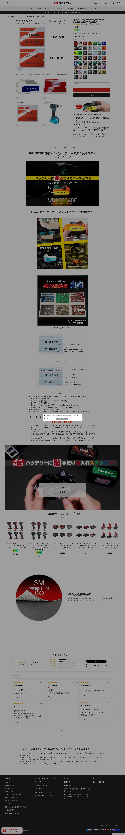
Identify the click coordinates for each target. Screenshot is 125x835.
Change (62, 418)
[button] (47, 419)
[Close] (80, 416)
